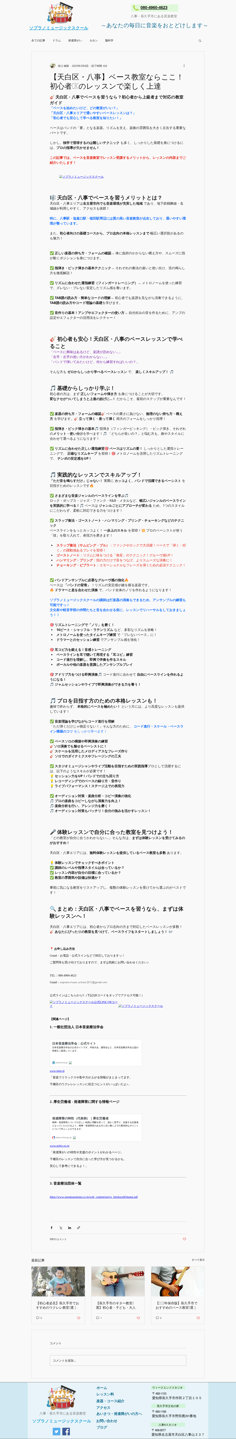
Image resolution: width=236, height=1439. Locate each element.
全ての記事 (38, 40)
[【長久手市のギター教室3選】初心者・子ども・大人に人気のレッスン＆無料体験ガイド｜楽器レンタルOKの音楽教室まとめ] (118, 1281)
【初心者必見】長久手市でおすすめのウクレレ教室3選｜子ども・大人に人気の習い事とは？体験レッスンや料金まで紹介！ (57, 1305)
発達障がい (75, 40)
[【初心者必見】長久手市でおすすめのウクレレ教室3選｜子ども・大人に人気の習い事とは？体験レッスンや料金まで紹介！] (58, 1281)
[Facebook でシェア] (51, 1227)
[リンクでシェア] (78, 1227)
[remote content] (118, 177)
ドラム (57, 40)
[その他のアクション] (184, 65)
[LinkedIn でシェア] (69, 1227)
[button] (200, 40)
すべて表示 (198, 1259)
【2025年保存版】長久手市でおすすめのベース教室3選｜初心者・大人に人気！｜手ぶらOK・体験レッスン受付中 (177, 1305)
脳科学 (109, 40)
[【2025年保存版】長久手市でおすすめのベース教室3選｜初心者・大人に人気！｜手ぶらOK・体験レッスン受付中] (177, 1281)
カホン (93, 40)
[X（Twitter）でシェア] (60, 1227)
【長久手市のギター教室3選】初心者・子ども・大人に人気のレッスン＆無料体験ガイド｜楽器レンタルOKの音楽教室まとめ (117, 1305)
